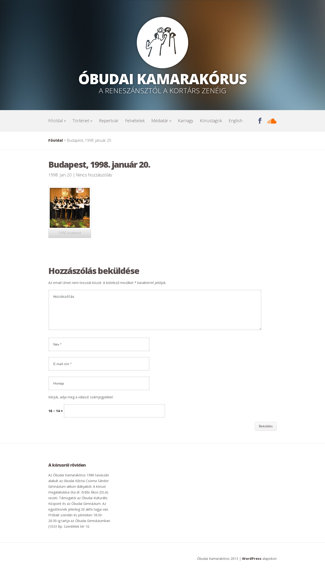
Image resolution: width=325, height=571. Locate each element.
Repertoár (108, 120)
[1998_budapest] (70, 226)
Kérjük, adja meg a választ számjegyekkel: (80, 397)
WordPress (251, 558)
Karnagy (185, 120)
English (235, 120)
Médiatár (161, 120)
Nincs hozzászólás (94, 175)
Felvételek (135, 120)
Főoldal (57, 120)
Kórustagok (211, 120)
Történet (82, 120)
